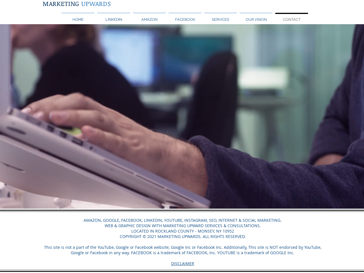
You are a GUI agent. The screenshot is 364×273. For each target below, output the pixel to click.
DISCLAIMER (182, 263)
